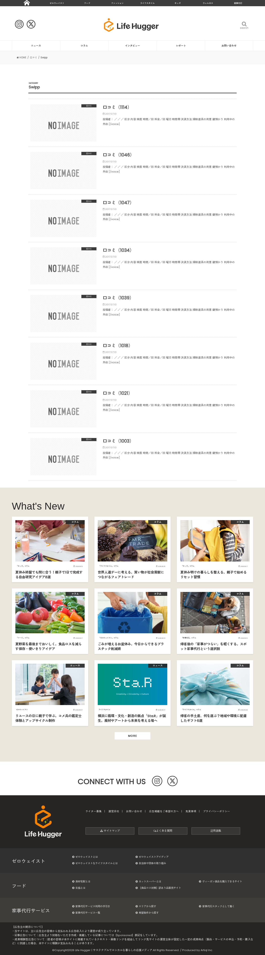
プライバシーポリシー (216, 811)
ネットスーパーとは (150, 881)
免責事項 (191, 811)
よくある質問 (164, 831)
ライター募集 (94, 811)
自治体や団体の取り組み (152, 863)
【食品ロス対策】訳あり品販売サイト (160, 888)
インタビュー (132, 45)
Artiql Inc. (207, 950)
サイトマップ (111, 831)
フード (87, 3)
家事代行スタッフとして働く (218, 906)
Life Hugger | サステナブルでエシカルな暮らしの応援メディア (113, 950)
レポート (181, 45)
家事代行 (238, 3)
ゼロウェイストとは (86, 857)
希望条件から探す (149, 912)
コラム (84, 45)
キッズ (178, 3)
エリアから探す (147, 906)
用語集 (217, 831)
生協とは (80, 888)
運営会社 (113, 811)
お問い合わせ (229, 45)
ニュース (36, 45)
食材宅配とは (82, 881)
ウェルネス (208, 3)
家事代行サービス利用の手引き (92, 906)
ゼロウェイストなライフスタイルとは (96, 863)
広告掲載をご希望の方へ (164, 811)
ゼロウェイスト (57, 3)
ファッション (117, 3)
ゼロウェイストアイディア (154, 857)
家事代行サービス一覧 (87, 912)
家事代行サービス (31, 910)
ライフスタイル (147, 3)
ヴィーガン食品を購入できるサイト (222, 881)
